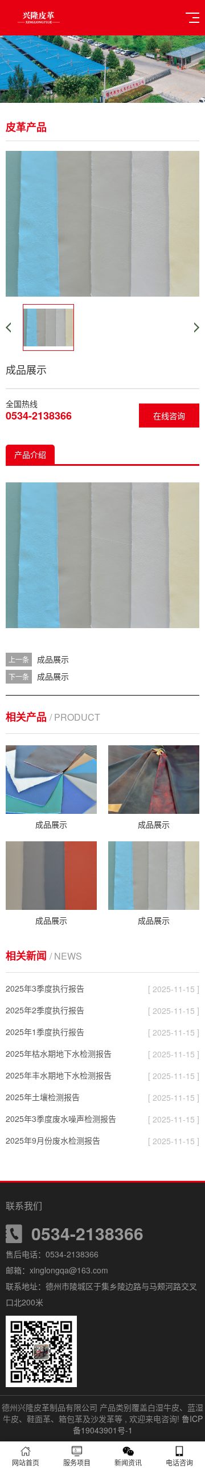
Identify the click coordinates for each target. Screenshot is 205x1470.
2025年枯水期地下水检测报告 (59, 1053)
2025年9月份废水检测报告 (53, 1140)
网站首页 (25, 1462)
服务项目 (77, 1462)
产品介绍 (30, 454)
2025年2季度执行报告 (45, 1010)
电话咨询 (179, 1462)
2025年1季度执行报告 (45, 1031)
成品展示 (53, 659)
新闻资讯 (128, 1462)
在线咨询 (169, 415)
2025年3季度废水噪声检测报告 (61, 1118)
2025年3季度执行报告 (45, 988)
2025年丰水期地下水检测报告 (59, 1075)
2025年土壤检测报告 (43, 1096)
